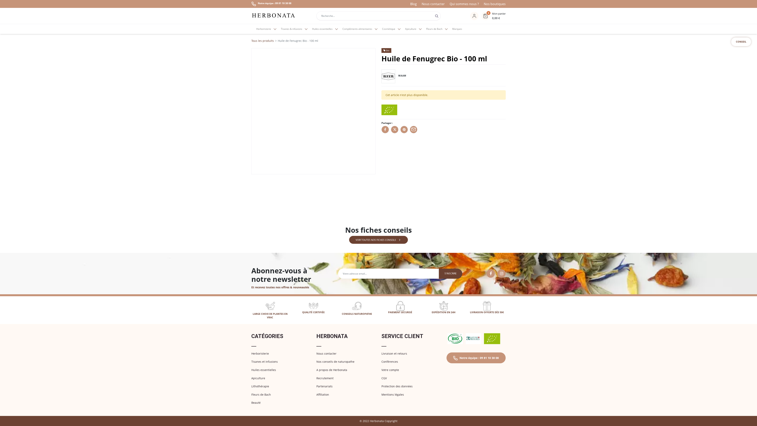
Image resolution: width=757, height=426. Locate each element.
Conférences (389, 361)
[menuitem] (457, 29)
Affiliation (322, 394)
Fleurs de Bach (261, 394)
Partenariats (324, 386)
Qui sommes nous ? (464, 4)
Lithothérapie (260, 386)
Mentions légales (392, 394)
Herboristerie (260, 353)
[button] (493, 16)
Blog (413, 4)
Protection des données (397, 386)
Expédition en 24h (443, 312)
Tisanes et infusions (264, 361)
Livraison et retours (394, 353)
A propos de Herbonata (331, 370)
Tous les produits (262, 41)
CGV (384, 378)
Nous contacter (433, 4)
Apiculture (258, 378)
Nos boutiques (495, 4)
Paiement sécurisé (400, 312)
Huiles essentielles (263, 370)
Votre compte (390, 370)
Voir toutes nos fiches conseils (376, 240)
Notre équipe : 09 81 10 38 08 (479, 358)
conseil (741, 41)
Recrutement (325, 378)
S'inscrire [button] (451, 273)
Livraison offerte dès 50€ (487, 312)
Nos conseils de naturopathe (335, 361)
